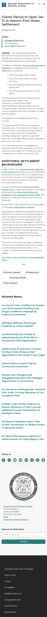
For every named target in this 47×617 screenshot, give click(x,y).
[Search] (39, 4)
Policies (7, 581)
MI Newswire (32, 272)
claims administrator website (21, 207)
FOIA (5, 517)
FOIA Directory (10, 606)
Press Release (10, 283)
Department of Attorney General (17, 506)
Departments (10, 612)
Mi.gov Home (10, 575)
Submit (23, 542)
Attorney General (11, 272)
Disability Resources (13, 594)
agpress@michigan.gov (14, 46)
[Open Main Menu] (44, 4)
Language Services (12, 600)
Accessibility (9, 587)
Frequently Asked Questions (16, 520)
